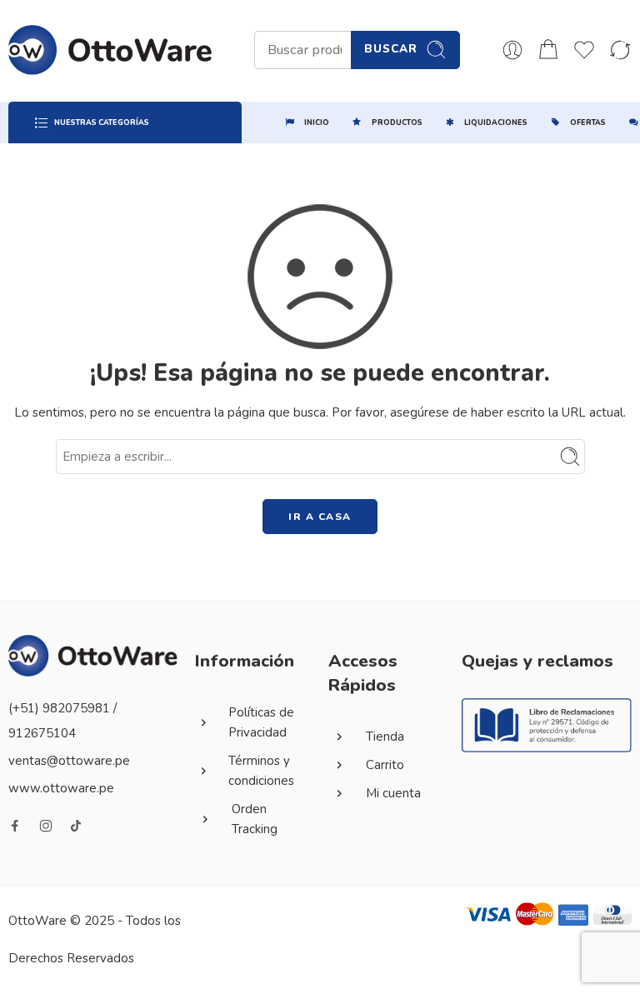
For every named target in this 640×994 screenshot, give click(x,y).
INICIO (316, 122)
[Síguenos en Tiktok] (76, 826)
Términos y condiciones (261, 770)
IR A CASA (320, 516)
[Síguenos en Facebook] (15, 825)
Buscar (391, 49)
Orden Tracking (255, 819)
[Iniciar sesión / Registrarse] (512, 50)
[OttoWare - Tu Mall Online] (110, 50)
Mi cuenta (393, 793)
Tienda (385, 736)
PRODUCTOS (397, 122)
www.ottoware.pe (61, 788)
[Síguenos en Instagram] (45, 825)
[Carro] (548, 50)
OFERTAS (588, 122)
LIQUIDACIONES (496, 122)
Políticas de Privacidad (261, 722)
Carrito (385, 765)
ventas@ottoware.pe (69, 760)
